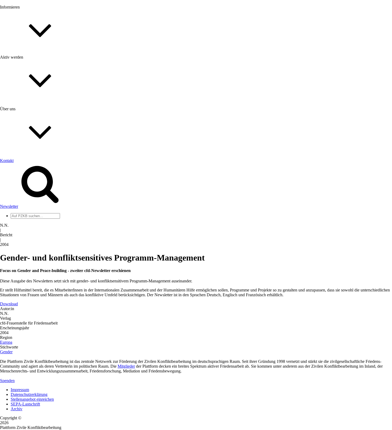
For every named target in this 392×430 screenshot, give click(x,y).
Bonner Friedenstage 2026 (33, 76)
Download (9, 304)
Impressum (20, 389)
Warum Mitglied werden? (32, 123)
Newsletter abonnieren (30, 66)
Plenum (17, 220)
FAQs (16, 133)
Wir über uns (21, 171)
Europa (6, 342)
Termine (18, 71)
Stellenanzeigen (24, 81)
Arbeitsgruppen (24, 225)
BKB (15, 260)
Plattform (18, 62)
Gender (6, 352)
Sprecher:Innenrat (26, 211)
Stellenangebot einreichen (32, 399)
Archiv (16, 409)
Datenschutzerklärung (29, 394)
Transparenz (21, 180)
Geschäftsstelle (23, 206)
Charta (16, 175)
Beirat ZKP (20, 251)
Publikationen (22, 86)
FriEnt (16, 246)
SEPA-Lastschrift (25, 404)
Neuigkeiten (21, 57)
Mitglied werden (24, 119)
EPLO (16, 255)
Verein (16, 215)
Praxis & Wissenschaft (29, 154)
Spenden (7, 380)
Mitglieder (19, 128)
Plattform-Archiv (25, 95)
